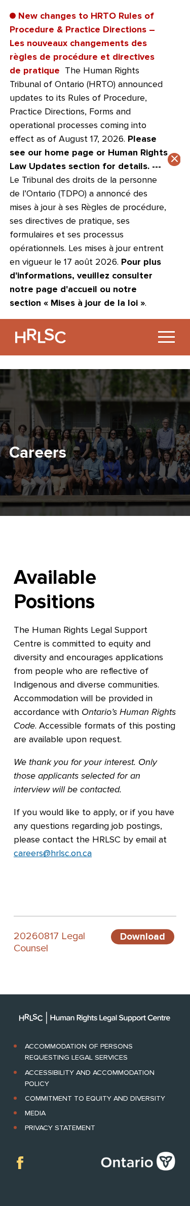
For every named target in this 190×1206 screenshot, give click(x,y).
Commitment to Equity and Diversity (95, 1098)
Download (142, 937)
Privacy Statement (60, 1127)
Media (35, 1113)
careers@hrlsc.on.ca (53, 853)
